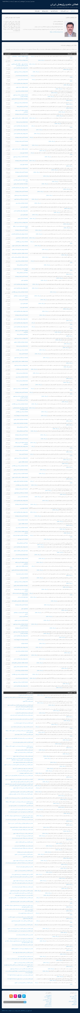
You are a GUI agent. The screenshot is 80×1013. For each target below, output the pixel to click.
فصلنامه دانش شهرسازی (23, 539)
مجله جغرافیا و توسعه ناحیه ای (22, 75)
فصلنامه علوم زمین (24, 508)
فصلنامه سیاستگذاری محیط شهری (21, 199)
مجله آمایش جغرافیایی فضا (22, 106)
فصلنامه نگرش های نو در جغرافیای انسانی (21, 296)
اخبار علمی (49, 998)
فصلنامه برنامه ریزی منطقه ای (22, 242)
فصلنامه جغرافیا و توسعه (23, 520)
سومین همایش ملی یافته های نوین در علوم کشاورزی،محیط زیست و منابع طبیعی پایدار (19, 971)
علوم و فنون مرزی (24, 207)
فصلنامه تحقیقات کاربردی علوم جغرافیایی (21, 111)
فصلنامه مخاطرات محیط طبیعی (22, 238)
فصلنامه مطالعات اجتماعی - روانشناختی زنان (20, 57)
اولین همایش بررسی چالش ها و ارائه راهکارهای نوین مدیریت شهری (19, 738)
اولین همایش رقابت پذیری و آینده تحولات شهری (23, 756)
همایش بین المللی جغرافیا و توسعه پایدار (24, 935)
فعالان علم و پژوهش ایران (64, 4)
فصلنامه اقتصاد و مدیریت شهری (21, 620)
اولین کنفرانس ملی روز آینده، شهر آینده (24, 836)
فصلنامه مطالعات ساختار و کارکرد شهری (20, 118)
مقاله (76, 995)
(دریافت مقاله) (41, 60)
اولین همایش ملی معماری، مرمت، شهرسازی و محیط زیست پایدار (20, 959)
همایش (75, 1000)
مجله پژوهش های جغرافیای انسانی (21, 68)
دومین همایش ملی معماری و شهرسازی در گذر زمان (22, 883)
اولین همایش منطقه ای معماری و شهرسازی (24, 750)
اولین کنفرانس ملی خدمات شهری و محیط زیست (23, 723)
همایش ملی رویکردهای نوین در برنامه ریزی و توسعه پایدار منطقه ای (19, 798)
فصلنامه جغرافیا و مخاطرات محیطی (21, 342)
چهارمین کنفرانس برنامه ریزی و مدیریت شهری (23, 962)
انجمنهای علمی (48, 995)
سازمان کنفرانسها (54, 11)
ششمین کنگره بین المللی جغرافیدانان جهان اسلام (23, 952)
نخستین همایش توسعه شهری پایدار (25, 913)
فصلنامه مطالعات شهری (23, 462)
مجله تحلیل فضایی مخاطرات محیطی (21, 551)
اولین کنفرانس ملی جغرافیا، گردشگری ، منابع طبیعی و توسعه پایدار (19, 819)
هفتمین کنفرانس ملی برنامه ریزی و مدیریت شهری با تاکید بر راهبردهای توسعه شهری (20, 917)
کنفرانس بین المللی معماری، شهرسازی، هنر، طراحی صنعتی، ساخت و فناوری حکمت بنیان (19, 910)
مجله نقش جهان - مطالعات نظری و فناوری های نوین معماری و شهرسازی (19, 64)
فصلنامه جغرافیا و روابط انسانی (21, 670)
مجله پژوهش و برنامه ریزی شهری (21, 60)
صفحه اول (32, 1)
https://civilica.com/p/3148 (56, 32)
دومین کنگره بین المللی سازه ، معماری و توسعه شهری (22, 921)
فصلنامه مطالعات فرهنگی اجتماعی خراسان (21, 532)
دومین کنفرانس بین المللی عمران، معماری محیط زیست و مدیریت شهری (18, 764)
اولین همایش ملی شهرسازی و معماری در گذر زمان (23, 768)
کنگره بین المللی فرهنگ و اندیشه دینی (25, 771)
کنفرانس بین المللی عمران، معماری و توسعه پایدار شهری (21, 719)
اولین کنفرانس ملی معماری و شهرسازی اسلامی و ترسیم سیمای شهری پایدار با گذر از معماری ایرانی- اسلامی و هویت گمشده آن (19, 784)
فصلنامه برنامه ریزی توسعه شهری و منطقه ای (20, 269)
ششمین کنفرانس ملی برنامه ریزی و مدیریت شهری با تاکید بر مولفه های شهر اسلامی (19, 731)
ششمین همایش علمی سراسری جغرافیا (25, 852)
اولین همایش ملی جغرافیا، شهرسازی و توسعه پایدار (22, 829)
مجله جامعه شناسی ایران (23, 497)
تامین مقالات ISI (73, 997)
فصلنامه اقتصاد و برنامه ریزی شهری (20, 157)
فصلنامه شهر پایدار (24, 153)
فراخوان (75, 1003)
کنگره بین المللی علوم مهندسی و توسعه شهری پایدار (22, 874)
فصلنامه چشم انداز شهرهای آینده (21, 415)
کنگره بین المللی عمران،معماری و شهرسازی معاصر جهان (22, 782)
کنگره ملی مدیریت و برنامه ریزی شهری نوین (24, 895)
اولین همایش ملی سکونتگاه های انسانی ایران (24, 846)
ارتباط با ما (11, 1)
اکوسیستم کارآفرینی (47, 1000)
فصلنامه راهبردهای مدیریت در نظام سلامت (20, 227)
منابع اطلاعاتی (22, 1)
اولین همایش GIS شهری (28, 701)
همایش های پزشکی (73, 1001)
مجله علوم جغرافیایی (24, 655)
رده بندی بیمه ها (48, 1006)
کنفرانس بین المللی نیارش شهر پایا (26, 695)
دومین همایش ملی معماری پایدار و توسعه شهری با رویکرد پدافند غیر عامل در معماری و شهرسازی (19, 816)
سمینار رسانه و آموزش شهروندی (26, 773)
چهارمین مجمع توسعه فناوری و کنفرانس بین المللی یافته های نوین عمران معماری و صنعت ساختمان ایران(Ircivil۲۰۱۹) (19, 759)
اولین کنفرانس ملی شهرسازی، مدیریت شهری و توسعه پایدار (20, 812)
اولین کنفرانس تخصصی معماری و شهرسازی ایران (23, 742)
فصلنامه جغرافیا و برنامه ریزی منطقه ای (20, 292)
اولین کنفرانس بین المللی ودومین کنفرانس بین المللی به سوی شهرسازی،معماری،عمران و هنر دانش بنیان (20, 706)
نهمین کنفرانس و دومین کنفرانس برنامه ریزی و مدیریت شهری (20, 928)
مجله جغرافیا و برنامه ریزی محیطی (21, 103)
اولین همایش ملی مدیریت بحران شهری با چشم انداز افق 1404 (20, 975)
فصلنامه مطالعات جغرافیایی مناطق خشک (20, 253)
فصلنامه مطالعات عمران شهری (22, 87)
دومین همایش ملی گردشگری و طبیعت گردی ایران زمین (21, 715)
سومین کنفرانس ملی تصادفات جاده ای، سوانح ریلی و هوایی (21, 794)
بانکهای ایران (48, 1003)
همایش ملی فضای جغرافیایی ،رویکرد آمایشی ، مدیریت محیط (20, 823)
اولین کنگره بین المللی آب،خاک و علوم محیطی (24, 734)
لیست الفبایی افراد (64, 11)
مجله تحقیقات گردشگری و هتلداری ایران (21, 180)
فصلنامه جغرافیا (24, 145)
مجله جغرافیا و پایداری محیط (22, 122)
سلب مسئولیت (16, 1)
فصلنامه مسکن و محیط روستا (22, 574)
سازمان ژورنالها (45, 11)
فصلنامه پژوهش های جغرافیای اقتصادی (20, 187)
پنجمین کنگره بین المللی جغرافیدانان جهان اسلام (23, 762)
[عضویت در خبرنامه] (25, 1002)
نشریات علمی (74, 998)
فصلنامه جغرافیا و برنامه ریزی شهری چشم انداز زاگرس (20, 95)
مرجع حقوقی (74, 1004)
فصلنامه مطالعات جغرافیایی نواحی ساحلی (20, 257)
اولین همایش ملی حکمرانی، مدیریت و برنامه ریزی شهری (21, 969)
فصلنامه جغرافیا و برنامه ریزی (22, 91)
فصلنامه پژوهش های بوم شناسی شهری (20, 249)
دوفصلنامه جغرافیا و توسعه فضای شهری (20, 99)
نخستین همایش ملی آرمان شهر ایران (25, 956)
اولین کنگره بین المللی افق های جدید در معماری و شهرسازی (21, 805)
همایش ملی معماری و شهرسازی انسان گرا (24, 867)
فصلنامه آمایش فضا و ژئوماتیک (21, 114)
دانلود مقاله (37, 11)
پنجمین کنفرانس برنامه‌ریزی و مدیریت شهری (24, 854)
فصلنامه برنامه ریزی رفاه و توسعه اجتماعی (21, 590)
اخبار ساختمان (48, 1001)
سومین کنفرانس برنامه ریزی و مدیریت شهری (23, 752)
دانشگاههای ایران (47, 997)
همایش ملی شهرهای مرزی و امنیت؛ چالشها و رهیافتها (22, 948)
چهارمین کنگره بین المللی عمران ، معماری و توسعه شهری (21, 792)
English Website (5, 1)
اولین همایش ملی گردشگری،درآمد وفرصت (24, 713)
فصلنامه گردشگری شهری (23, 79)
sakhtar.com (4, 1011)
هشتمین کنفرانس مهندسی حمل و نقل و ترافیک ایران (22, 727)
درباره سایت (28, 1)
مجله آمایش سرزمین (23, 616)
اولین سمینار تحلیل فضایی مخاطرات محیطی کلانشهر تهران (21, 827)
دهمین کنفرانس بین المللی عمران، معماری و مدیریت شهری (21, 893)
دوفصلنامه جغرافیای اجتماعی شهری (21, 184)
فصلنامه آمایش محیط (23, 299)
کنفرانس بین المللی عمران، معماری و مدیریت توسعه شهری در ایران (19, 779)
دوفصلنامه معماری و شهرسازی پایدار (20, 535)
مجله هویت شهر (24, 280)
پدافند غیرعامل (48, 1004)
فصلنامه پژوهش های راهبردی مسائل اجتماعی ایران (20, 594)
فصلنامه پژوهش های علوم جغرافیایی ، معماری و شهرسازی (20, 408)
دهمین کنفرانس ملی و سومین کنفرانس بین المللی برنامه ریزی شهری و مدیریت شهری (18, 698)
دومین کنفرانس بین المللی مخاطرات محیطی (24, 709)
